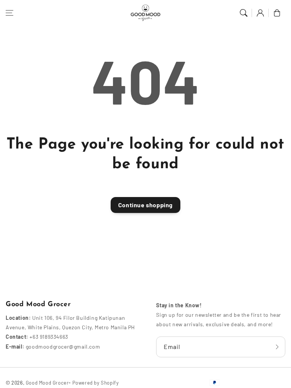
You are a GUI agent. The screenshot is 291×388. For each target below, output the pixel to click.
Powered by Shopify (95, 383)
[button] (9, 13)
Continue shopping (145, 204)
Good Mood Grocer (47, 383)
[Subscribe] (277, 347)
